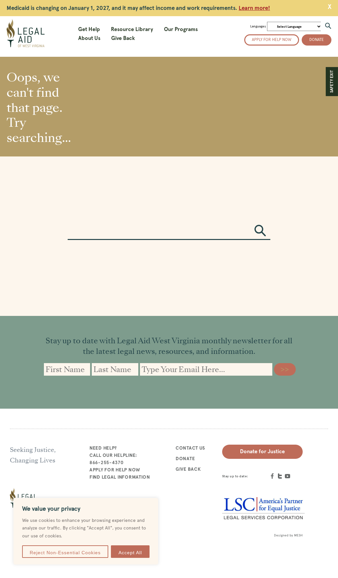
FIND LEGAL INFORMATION (119, 477)
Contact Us (190, 448)
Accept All (130, 552)
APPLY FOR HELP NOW (114, 469)
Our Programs (181, 29)
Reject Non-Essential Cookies (65, 552)
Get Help (89, 29)
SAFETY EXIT (331, 81)
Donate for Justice (262, 451)
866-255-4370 (106, 462)
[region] (85, 531)
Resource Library (132, 29)
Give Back (123, 38)
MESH (298, 535)
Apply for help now (271, 39)
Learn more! (254, 8)
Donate (316, 39)
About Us (89, 38)
